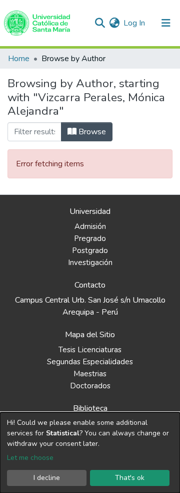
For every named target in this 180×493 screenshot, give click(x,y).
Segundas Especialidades (90, 362)
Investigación (90, 263)
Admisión (90, 226)
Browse (91, 131)
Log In (135, 23)
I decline (47, 477)
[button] (114, 23)
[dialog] (90, 452)
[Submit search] (100, 23)
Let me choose (30, 457)
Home (19, 58)
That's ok (129, 477)
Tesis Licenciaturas (90, 350)
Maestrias (90, 374)
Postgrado (90, 250)
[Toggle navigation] (166, 23)
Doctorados (90, 386)
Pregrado (90, 238)
